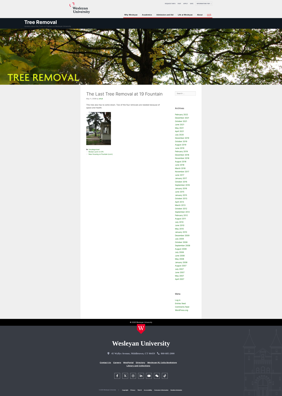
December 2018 (182, 155)
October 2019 (181, 141)
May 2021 (179, 128)
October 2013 (181, 198)
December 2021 (182, 118)
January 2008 (181, 262)
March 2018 (180, 168)
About (200, 15)
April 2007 (179, 279)
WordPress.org (181, 310)
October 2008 (181, 242)
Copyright (125, 390)
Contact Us (105, 363)
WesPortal (128, 363)
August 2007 (180, 266)
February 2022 (181, 114)
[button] (209, 15)
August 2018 (180, 161)
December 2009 (182, 235)
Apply (185, 3)
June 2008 (180, 256)
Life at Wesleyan (185, 15)
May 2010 (179, 229)
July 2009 (179, 239)
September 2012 (182, 212)
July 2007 (179, 269)
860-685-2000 (167, 353)
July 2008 (179, 252)
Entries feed (180, 303)
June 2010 (179, 225)
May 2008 (179, 259)
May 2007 (179, 276)
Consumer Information (161, 390)
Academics (147, 15)
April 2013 (179, 202)
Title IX (139, 390)
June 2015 (179, 192)
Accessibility (148, 390)
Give (191, 3)
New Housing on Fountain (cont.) (101, 154)
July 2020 (179, 135)
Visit (179, 3)
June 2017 (179, 175)
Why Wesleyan (131, 15)
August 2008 (180, 249)
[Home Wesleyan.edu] (141, 329)
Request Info (170, 3)
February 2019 (181, 151)
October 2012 (181, 209)
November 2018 (182, 158)
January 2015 (181, 195)
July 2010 (179, 222)
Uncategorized (94, 149)
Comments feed (182, 307)
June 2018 (179, 165)
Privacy (132, 390)
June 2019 (179, 148)
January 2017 (181, 178)
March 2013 (180, 205)
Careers (117, 363)
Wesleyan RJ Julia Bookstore (162, 363)
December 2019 (182, 138)
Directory (140, 363)
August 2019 (180, 145)
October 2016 (181, 182)
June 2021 (179, 124)
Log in (177, 300)
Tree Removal (40, 22)
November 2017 (182, 172)
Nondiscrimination (176, 390)
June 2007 (180, 272)
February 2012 (181, 215)
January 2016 (181, 188)
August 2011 (180, 219)
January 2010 (181, 232)
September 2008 (182, 245)
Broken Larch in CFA (96, 152)
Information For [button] (204, 3)
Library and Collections (138, 366)
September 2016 (182, 185)
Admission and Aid (164, 15)
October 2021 (181, 121)
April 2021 (179, 131)
